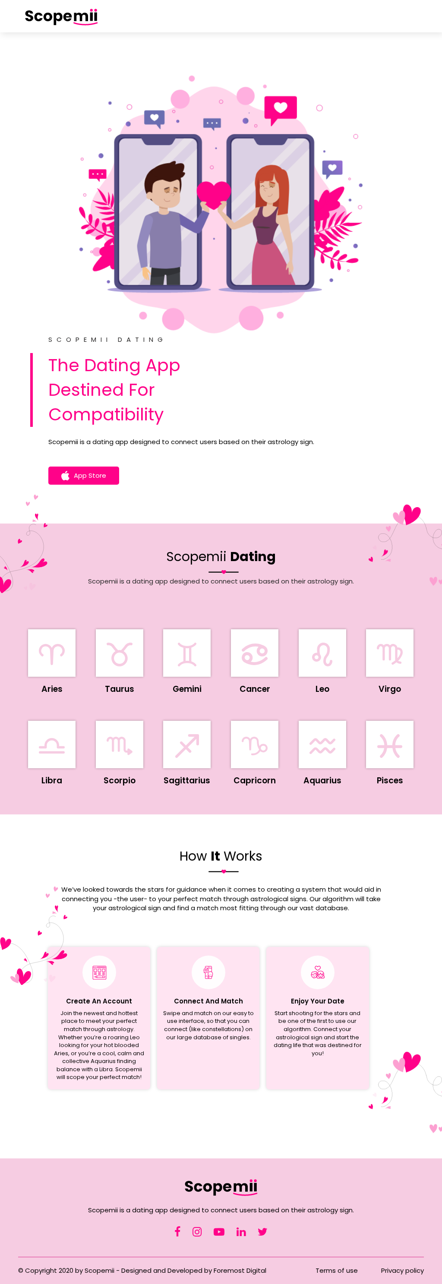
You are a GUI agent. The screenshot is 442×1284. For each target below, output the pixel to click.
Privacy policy (402, 1270)
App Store (90, 475)
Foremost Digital (240, 1270)
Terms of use (337, 1270)
